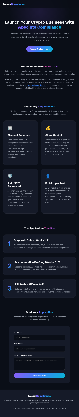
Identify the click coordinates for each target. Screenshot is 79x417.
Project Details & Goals (23, 355)
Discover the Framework (39, 49)
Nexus (14, 4)
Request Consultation (39, 375)
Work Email (18, 344)
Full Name (17, 332)
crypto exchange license (35, 85)
